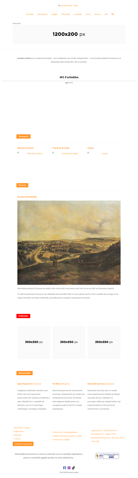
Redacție (18, 435)
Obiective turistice (25, 148)
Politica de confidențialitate (65, 432)
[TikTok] (73, 467)
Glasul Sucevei (110, 430)
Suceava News (118, 438)
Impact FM (110, 434)
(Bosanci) (61, 384)
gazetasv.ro (97, 430)
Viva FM (95, 441)
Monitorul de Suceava (100, 438)
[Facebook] (64, 467)
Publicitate (19, 431)
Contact (17, 439)
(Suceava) (29, 384)
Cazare (90, 148)
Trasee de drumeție (60, 148)
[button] (113, 14)
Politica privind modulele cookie (67, 436)
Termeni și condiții (61, 439)
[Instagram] (69, 467)
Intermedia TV (97, 434)
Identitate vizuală (21, 428)
